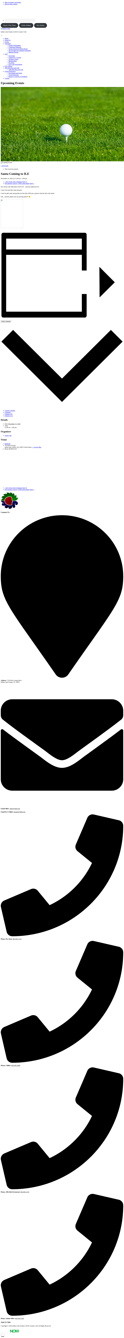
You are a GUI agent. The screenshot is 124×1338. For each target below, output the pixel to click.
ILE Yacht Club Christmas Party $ (16, 182)
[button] (8, 43)
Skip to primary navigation (13, 2)
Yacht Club (8, 435)
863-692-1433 (19, 1318)
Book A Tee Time (9, 25)
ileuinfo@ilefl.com (19, 812)
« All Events (4, 166)
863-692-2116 (25, 1192)
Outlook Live (9, 416)
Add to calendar (6, 321)
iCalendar (8, 412)
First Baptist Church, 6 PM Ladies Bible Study (19, 183)
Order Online (26, 25)
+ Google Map (36, 447)
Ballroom (7, 444)
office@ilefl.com (15, 808)
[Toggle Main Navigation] (1, 35)
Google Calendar (10, 410)
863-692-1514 (17, 939)
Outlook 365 (8, 414)
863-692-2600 (15, 1065)
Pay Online (40, 25)
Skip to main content (11, 4)
